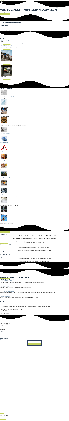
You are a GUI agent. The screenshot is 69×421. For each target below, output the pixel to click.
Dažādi (1, 222)
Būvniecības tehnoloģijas (4, 142)
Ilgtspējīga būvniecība (3, 194)
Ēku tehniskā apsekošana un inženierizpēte (7, 186)
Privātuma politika (2, 333)
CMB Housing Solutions (3, 337)
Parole (1, 416)
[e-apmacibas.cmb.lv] (3, 2)
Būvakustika (2, 124)
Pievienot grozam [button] (7, 44)
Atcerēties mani (3, 418)
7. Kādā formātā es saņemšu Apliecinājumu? (5, 296)
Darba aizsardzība (3, 160)
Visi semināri (3, 7)
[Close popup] (2, 413)
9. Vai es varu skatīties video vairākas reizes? (6, 298)
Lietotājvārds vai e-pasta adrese (4, 415)
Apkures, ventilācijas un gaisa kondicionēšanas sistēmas (9, 96)
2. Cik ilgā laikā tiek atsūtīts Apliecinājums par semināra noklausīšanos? (9, 283)
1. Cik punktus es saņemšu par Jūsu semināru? (6, 280)
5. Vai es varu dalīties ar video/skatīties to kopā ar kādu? (7, 291)
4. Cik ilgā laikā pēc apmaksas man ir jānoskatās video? (7, 288)
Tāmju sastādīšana (3, 203)
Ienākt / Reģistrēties (4, 12)
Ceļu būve (1, 151)
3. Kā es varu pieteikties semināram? (4, 286)
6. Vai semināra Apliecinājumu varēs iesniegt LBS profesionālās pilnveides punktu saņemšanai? (12, 293)
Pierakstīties (34, 344)
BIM (0, 105)
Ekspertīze (1, 169)
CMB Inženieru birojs (2, 336)
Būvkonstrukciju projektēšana (5, 133)
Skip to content (2, 0)
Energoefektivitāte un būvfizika (5, 177)
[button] (34, 280)
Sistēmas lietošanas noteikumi (4, 332)
